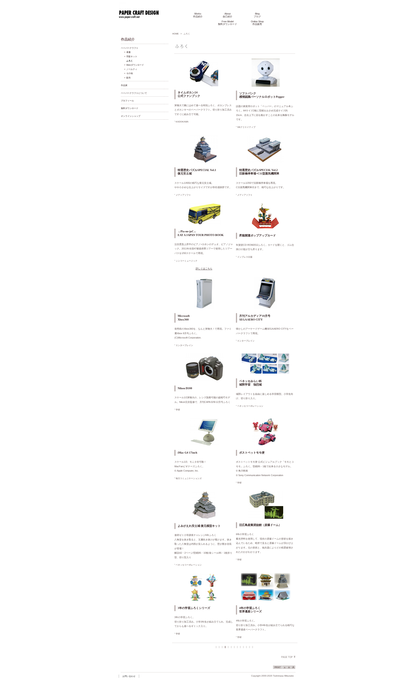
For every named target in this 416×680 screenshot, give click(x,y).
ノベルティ (131, 69)
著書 (128, 52)
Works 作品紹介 (198, 15)
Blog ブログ (257, 15)
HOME (175, 34)
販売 (128, 77)
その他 (129, 73)
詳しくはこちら (204, 268)
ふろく (129, 61)
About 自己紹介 (227, 15)
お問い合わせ (128, 676)
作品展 (124, 85)
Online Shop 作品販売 (257, 23)
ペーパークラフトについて (134, 93)
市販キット (131, 56)
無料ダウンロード (129, 108)
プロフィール (127, 100)
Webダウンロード (135, 65)
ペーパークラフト (129, 48)
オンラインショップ (130, 116)
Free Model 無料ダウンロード (227, 23)
